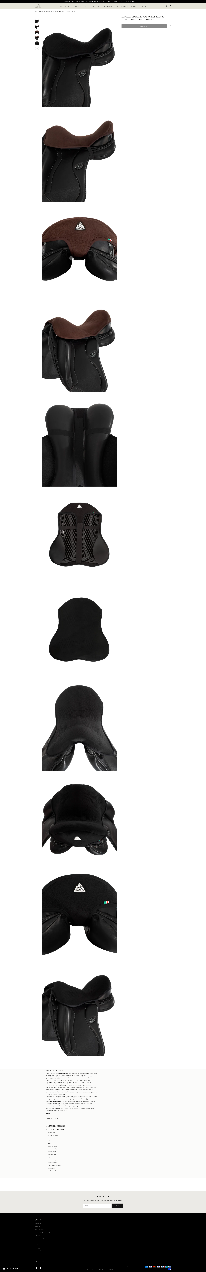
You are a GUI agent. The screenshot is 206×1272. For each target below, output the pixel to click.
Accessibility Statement (102, 1269)
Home (36, 11)
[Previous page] (37, 16)
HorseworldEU (42, 1261)
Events (137, 1266)
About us (77, 1266)
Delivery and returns (118, 1266)
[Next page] (37, 48)
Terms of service (85, 1266)
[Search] (162, 6)
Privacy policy (90, 1269)
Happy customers (129, 1266)
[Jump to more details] (171, 22)
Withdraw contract (114, 1269)
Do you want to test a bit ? (97, 1266)
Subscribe (117, 1205)
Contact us (70, 1266)
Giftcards (108, 1266)
